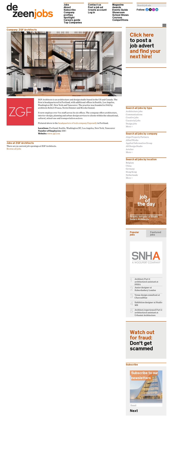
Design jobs (131, 123)
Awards (116, 7)
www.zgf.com (53, 133)
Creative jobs (132, 117)
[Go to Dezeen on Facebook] (147, 10)
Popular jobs (134, 233)
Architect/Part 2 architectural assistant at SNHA (146, 282)
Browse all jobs (14, 148)
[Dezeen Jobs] (30, 18)
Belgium (130, 162)
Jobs (66, 5)
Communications (134, 114)
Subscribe (70, 10)
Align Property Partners (137, 137)
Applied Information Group (139, 143)
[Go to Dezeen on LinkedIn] (157, 10)
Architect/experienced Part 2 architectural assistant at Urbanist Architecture (148, 312)
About (67, 7)
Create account (97, 10)
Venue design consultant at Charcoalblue (147, 296)
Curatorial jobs (133, 120)
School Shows (120, 15)
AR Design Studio (134, 146)
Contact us (94, 5)
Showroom (118, 12)
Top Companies (73, 22)
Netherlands (132, 175)
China (129, 165)
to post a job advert (145, 45)
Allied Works (132, 140)
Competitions (120, 20)
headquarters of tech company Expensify (77, 123)
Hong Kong (131, 171)
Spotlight (69, 17)
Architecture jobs (134, 111)
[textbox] (151, 5)
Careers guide (72, 20)
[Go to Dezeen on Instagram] (153, 10)
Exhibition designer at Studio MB (148, 303)
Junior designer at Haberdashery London (145, 288)
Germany (130, 168)
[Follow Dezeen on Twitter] (150, 10)
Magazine (118, 5)
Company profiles (69, 13)
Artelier (130, 149)
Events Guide (120, 10)
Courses (117, 17)
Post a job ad (95, 7)
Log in (91, 12)
